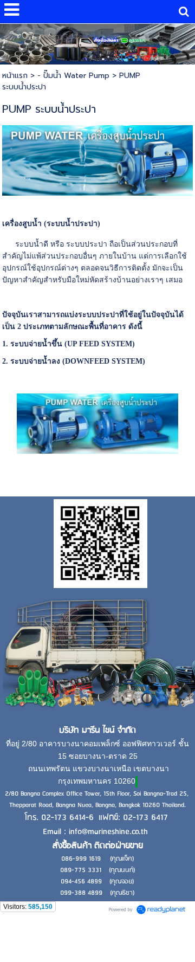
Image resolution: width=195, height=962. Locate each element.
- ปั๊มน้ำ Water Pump (73, 75)
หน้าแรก (15, 75)
